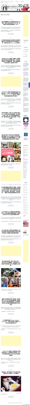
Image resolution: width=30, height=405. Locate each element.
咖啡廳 (24, 197)
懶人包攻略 (7, 1)
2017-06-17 (11, 140)
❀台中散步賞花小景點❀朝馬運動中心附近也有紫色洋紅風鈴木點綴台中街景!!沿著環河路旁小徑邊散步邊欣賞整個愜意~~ (10, 232)
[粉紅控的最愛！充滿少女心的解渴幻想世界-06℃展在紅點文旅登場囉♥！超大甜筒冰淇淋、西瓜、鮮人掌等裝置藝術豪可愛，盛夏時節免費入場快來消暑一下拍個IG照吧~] (11, 123)
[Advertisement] (11, 81)
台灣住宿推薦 (22, 1)
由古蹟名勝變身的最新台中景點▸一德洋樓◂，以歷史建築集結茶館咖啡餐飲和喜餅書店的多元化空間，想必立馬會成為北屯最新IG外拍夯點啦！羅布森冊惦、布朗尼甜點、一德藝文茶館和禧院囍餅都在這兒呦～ (10, 190)
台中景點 (24, 210)
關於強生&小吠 (3, 1)
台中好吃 (24, 207)
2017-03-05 (11, 266)
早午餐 (24, 189)
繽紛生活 (6, 2)
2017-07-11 (11, 119)
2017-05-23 (11, 195)
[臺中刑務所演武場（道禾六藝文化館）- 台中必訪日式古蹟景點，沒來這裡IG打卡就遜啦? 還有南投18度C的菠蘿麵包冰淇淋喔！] (11, 287)
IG (12, 2)
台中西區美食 (24, 215)
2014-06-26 (11, 374)
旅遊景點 (12, 19)
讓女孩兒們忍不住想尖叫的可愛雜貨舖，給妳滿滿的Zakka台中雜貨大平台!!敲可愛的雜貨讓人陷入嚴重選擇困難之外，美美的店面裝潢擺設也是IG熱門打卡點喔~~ (11, 137)
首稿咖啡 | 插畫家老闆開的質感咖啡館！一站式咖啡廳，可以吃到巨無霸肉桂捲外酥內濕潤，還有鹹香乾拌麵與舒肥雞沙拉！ (25, 110)
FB (10, 2)
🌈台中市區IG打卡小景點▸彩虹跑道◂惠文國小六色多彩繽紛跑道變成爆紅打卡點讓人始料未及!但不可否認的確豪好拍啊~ (11, 213)
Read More (11, 34)
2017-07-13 (11, 97)
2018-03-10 (11, 25)
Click (29, 85)
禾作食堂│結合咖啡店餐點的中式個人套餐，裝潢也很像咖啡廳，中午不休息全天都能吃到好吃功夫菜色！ (25, 105)
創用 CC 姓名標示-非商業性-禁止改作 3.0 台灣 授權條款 (25, 234)
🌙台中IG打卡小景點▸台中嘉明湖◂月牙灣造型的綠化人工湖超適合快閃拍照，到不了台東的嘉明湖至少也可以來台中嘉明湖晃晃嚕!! (11, 353)
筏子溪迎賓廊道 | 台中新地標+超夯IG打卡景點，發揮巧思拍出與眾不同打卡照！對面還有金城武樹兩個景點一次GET (11, 23)
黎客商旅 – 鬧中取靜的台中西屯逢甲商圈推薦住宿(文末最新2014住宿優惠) (11, 372)
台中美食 (11, 1)
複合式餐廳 (24, 205)
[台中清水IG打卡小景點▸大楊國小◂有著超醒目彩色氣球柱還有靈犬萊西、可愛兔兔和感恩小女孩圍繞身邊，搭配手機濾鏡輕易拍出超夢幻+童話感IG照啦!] (11, 67)
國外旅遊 (2, 2)
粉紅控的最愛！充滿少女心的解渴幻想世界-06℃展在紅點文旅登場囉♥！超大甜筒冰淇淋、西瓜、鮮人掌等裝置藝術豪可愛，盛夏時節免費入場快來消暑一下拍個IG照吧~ (11, 115)
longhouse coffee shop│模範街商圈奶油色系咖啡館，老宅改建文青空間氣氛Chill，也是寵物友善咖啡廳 (25, 94)
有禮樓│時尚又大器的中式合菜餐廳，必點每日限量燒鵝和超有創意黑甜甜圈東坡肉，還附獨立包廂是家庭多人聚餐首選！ (25, 80)
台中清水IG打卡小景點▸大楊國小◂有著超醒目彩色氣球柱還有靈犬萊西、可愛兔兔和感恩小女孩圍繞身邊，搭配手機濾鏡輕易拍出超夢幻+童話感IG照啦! (11, 60)
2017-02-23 (11, 305)
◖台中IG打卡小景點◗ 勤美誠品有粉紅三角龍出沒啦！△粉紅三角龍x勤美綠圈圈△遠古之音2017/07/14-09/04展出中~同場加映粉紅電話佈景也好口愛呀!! (10, 94)
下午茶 (24, 194)
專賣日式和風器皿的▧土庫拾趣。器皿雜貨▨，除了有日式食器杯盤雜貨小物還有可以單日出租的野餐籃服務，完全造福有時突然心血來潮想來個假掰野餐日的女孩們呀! (11, 301)
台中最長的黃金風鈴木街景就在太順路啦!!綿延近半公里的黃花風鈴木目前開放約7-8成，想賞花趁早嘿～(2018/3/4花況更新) (10, 41)
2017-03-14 (11, 234)
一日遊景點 (16, 1)
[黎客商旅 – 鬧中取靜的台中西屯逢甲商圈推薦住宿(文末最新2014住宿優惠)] (11, 391)
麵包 (23, 202)
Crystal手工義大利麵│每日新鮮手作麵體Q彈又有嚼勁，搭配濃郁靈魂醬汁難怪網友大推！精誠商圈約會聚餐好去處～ (25, 65)
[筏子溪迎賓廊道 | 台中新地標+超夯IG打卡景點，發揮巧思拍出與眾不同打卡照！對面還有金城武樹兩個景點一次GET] (11, 28)
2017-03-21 (11, 215)
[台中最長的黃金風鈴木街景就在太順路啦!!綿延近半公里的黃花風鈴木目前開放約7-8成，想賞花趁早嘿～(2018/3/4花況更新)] (11, 46)
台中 (9, 19)
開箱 (26, 154)
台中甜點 (24, 212)
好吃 (23, 199)
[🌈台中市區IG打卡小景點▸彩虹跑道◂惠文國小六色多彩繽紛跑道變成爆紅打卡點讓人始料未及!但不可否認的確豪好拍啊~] (11, 219)
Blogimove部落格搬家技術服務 (26, 404)
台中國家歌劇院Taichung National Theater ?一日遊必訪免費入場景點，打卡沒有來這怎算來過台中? (11, 322)
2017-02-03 (11, 356)
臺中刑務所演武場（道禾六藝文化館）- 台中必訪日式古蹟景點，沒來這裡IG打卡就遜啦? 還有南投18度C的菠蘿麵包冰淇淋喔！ (11, 263)
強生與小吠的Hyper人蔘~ (15, 6)
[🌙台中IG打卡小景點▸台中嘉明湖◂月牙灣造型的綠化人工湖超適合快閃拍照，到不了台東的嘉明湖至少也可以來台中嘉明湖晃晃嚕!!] (11, 360)
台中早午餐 (24, 192)
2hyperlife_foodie (25, 54)
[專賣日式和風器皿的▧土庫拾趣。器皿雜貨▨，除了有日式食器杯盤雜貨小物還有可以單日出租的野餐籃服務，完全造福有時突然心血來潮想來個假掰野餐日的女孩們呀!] (11, 309)
